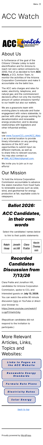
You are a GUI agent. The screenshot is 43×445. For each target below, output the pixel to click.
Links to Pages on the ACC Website (21, 363)
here (15, 301)
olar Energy (21, 399)
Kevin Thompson (36, 246)
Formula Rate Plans (21, 384)
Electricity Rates (21, 391)
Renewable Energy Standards (21, 374)
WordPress (26, 435)
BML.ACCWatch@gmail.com (19, 158)
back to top (23, 409)
